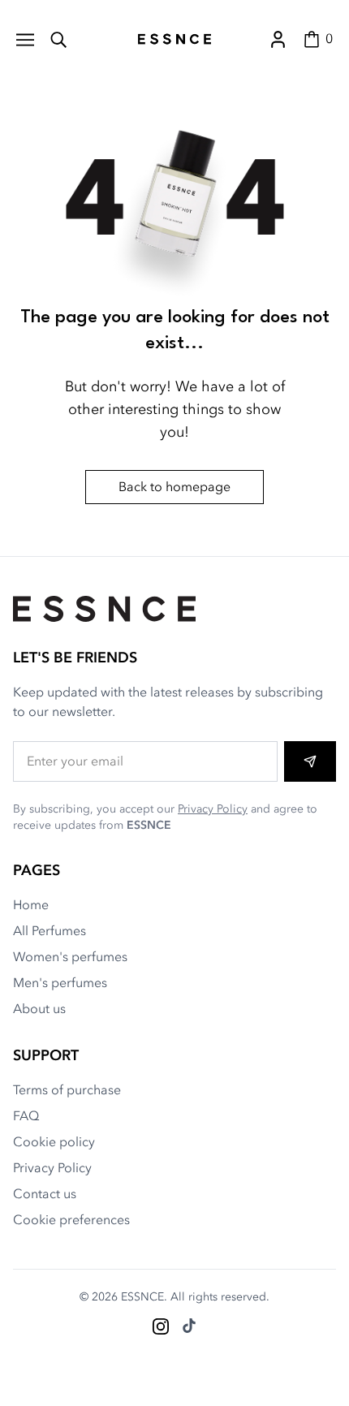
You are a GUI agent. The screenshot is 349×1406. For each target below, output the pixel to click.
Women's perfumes (70, 957)
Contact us (44, 1194)
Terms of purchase (67, 1090)
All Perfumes (49, 931)
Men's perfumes (60, 983)
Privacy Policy (213, 809)
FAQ (26, 1116)
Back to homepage (174, 487)
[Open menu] (25, 39)
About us (39, 1009)
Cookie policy (54, 1142)
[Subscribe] (310, 761)
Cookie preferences (71, 1220)
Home (31, 905)
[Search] (58, 39)
